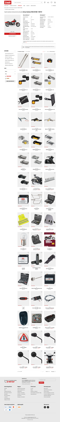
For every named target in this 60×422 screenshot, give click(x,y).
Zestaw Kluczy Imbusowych (50, 268)
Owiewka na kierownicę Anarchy (49, 169)
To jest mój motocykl (12, 33)
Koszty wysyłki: (23, 418)
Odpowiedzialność (33, 394)
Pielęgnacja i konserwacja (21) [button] (9, 55)
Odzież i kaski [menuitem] (6, 5)
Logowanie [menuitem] (54, 5)
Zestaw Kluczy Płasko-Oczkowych (23, 109)
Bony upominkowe (7, 395)
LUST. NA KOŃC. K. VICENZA (36, 347)
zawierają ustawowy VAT (31, 417)
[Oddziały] (45, 2)
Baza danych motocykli (8, 392)
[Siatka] (43, 51)
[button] (41, 2)
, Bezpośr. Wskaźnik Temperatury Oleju (36, 288)
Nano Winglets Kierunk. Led (23, 149)
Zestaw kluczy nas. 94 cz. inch (36, 229)
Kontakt (5, 388)
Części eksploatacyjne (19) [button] (9, 53)
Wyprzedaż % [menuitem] (20, 5)
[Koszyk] (55, 2)
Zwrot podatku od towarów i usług (36, 392)
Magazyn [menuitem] (28, 5)
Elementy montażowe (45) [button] (9, 65)
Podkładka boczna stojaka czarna (23, 327)
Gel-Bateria (23, 268)
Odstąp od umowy (7, 399)
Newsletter (6, 394)
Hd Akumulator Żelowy (50, 288)
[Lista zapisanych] (51, 2)
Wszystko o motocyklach (21, 394)
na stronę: (26, 51)
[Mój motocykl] (48, 2)
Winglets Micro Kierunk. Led (36, 89)
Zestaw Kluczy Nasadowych (23, 288)
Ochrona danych (46, 391)
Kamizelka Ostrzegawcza (23, 229)
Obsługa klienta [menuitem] (33, 5)
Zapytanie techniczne (7, 391)
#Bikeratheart (19, 391)
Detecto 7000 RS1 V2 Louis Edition (49, 327)
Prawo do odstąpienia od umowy (49, 392)
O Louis (32, 388)
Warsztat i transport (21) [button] (9, 63)
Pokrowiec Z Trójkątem (23, 347)
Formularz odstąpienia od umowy (49, 394)
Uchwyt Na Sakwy (36, 208)
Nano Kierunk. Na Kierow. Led (23, 89)
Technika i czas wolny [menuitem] (13, 5)
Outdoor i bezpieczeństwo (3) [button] (9, 60)
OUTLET (8, 78)
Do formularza (27, 47)
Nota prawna (46, 388)
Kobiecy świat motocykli (21, 388)
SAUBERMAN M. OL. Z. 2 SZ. (36, 327)
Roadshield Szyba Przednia (49, 229)
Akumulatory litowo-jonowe (23, 208)
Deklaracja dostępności (47, 395)
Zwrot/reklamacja (7, 398)
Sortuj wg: (48, 51)
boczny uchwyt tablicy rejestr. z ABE (50, 109)
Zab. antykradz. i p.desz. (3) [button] (9, 58)
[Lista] (45, 51)
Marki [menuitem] (24, 5)
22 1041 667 (10, 382)
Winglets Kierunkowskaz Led (36, 149)
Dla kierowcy (19, 395)
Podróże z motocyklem (21, 392)
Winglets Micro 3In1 (23, 169)
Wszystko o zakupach (34, 391)
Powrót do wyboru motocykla (9, 9)
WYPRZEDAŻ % (9, 76)
